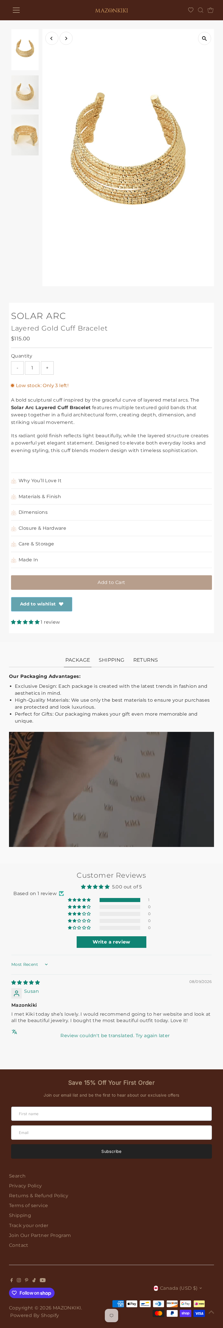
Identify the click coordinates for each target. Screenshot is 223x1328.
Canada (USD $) (179, 1288)
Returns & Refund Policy (38, 1195)
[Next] (66, 38)
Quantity (21, 356)
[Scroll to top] (211, 1312)
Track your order (28, 1225)
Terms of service (28, 1205)
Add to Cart (111, 582)
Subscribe (111, 1151)
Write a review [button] (111, 942)
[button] (26, 622)
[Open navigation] (33, 10)
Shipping (20, 1215)
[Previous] (51, 38)
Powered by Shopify (34, 1315)
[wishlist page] (191, 10)
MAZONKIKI (67, 1308)
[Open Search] (200, 10)
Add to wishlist (38, 604)
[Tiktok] (34, 1281)
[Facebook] (11, 1281)
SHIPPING (111, 660)
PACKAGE (77, 660)
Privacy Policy (25, 1186)
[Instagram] (18, 1281)
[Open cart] (210, 10)
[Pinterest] (27, 1281)
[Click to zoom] (204, 38)
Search (17, 1176)
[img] (25, 982)
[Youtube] (42, 1281)
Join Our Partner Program (40, 1235)
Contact (18, 1245)
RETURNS (145, 660)
